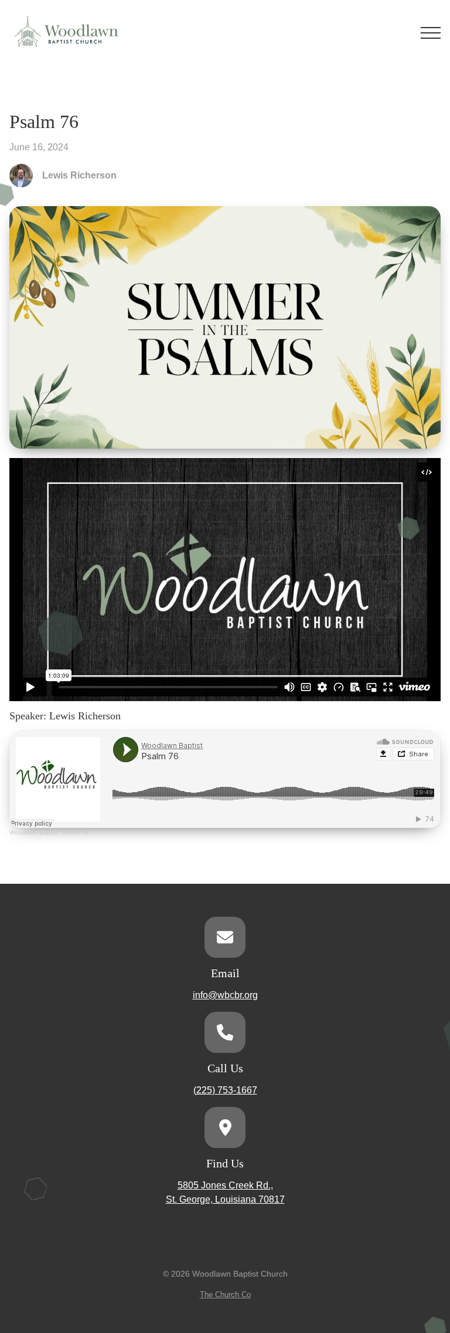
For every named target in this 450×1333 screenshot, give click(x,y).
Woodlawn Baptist (33, 832)
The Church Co (225, 1294)
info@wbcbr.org (225, 995)
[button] (431, 33)
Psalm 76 (75, 832)
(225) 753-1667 (225, 1090)
